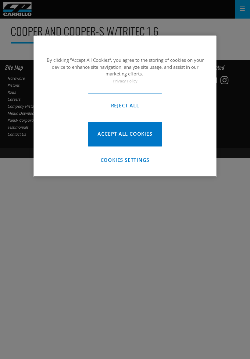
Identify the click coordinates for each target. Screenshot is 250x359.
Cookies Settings (125, 160)
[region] (125, 106)
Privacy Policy (125, 81)
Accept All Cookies (125, 134)
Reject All (125, 105)
